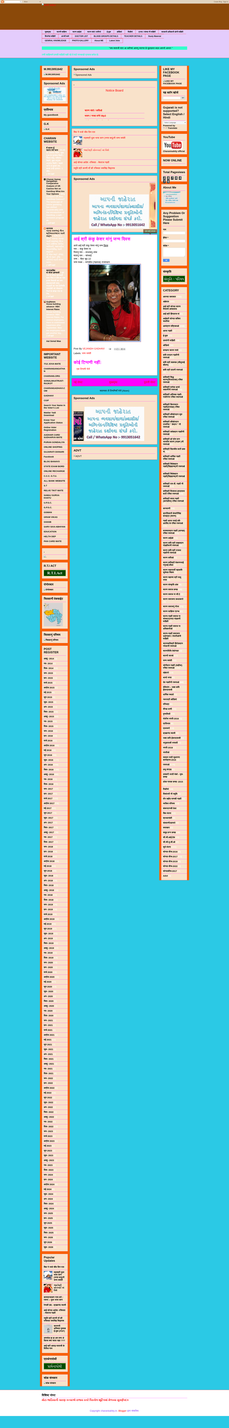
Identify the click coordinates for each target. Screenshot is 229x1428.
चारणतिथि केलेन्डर (171, 651)
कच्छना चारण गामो (170, 350)
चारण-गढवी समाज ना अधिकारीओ (171, 627)
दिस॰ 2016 (48, 784)
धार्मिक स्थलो (168, 694)
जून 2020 (48, 987)
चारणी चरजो (168, 655)
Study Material (154, 36)
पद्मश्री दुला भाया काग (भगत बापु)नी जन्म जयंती (104, 138)
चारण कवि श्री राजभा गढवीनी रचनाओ (172, 551)
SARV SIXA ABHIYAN (54, 527)
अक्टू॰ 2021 (49, 1064)
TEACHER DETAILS (133, 36)
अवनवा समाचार (169, 297)
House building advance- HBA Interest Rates (53, 306)
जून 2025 (48, 1223)
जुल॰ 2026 (48, 1247)
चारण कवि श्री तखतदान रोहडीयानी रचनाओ (173, 544)
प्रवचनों (166, 728)
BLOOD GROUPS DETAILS (106, 36)
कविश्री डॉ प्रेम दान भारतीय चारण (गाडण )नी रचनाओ (173, 441)
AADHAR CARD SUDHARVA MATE (53, 436)
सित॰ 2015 (48, 712)
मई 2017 (47, 808)
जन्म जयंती (86, 353)
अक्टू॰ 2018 (49, 890)
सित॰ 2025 (48, 1232)
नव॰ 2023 (48, 1165)
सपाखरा (166, 827)
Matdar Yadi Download (50, 413)
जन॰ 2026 (48, 1237)
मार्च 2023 (48, 1136)
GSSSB (47, 522)
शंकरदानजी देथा (169, 808)
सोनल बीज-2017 (170, 856)
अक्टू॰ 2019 (49, 948)
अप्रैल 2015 (49, 687)
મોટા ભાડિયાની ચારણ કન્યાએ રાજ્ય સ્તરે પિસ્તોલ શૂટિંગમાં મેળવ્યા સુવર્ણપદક (85, 1400)
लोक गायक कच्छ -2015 (173, 782)
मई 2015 (47, 692)
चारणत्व (49, 228)
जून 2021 (48, 1044)
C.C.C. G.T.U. (50, 476)
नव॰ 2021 (48, 1068)
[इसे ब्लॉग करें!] (117, 349)
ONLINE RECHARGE (54, 471)
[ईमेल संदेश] (110, 348)
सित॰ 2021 (48, 1059)
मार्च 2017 (48, 798)
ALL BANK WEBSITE (54, 481)
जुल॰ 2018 (48, 876)
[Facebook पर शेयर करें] (122, 349)
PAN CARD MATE (53, 541)
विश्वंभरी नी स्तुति (170, 794)
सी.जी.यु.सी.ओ (169, 842)
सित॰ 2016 (48, 769)
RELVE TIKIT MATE (53, 490)
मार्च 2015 (48, 683)
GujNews (50, 302)
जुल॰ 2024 (48, 1194)
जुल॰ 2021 (48, 1049)
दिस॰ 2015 (48, 726)
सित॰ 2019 (48, 943)
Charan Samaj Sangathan (53, 180)
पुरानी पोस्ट (149, 382)
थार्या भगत (167, 677)
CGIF (46, 400)
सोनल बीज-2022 (170, 866)
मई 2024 (47, 1189)
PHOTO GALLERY (80, 41)
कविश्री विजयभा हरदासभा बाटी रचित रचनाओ (174, 492)
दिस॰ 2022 (48, 1126)
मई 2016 (47, 750)
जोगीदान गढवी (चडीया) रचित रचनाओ (102, 102)
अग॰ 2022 (48, 1107)
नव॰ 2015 (48, 721)
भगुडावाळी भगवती (170, 743)
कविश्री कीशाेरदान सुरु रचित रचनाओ (172, 415)
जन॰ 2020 (48, 962)
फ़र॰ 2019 (48, 909)
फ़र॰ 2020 (48, 967)
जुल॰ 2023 (48, 1155)
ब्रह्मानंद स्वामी (169, 733)
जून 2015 (48, 697)
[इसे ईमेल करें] (115, 349)
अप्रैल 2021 (49, 1035)
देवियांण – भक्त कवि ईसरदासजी (171, 688)
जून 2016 (48, 755)
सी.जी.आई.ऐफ (169, 837)
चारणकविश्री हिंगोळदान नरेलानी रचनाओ (173, 644)
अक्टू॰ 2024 (49, 1208)
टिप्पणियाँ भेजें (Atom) (119, 390)
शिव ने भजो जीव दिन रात (84, 132)
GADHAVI (49, 395)
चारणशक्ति (50, 270)
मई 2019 (47, 924)
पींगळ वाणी (167, 709)
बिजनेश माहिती (50, 36)
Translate (172, 128)
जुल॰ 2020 (48, 991)
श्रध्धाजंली (167, 818)
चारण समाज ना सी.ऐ (171, 594)
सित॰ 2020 (48, 1001)
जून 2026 (48, 1242)
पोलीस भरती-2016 (171, 718)
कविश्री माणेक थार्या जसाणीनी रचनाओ (171, 388)
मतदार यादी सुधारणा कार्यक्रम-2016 (171, 758)
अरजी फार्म (65, 36)
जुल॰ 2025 (48, 1228)
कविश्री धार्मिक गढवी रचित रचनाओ (171, 457)
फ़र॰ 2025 (48, 1218)
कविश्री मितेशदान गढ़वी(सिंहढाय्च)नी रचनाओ (174, 475)
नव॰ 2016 (48, 779)
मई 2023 (47, 1146)
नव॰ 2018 (48, 895)
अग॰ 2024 (48, 1199)
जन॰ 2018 (48, 847)
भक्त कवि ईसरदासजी (172, 738)
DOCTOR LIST (81, 36)
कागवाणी (166, 508)
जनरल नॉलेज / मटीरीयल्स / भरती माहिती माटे (105, 107)
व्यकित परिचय (169, 803)
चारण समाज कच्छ (170, 589)
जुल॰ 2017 (48, 818)
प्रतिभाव (166, 723)
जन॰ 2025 (48, 1213)
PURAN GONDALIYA (54, 442)
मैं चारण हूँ (50, 148)
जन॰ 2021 (48, 1020)
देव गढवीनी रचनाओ (171, 682)
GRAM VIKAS (50, 517)
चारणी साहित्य (62, 32)
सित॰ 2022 (48, 1112)
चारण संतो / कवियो (94, 32)
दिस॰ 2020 (48, 1015)
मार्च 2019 (48, 914)
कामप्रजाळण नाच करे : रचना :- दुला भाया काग (53, 1298)
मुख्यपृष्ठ (48, 32)
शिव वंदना (167, 813)
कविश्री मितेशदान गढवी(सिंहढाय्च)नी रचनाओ (174, 465)
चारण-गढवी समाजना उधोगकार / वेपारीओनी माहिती (172, 636)
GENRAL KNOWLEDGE (55, 41)
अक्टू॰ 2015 (49, 716)
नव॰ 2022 (48, 1121)
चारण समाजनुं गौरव (171, 606)
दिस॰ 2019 (48, 958)
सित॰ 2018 (48, 885)
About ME (98, 41)
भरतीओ (166, 752)
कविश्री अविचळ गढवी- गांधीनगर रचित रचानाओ (173, 395)
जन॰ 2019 (48, 904)
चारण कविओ (168, 557)
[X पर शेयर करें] (120, 349)
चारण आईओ (77, 32)
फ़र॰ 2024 (48, 1179)
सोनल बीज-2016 (170, 852)
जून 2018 (48, 871)
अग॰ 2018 (48, 880)
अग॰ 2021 (48, 1054)
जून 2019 (48, 929)
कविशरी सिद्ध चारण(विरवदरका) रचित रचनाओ (173, 379)
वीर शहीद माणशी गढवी (172, 799)
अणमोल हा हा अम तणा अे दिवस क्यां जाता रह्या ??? (54, 1339)
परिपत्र (166, 704)
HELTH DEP (50, 536)
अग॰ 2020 (48, 996)
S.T (45, 485)
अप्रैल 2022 (49, 1088)
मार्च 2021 (48, 1030)
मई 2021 (47, 1040)
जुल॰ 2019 (48, 933)
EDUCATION (50, 531)
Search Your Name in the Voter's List (54, 406)
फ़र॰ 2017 (48, 794)
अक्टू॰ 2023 (49, 1160)
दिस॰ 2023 (48, 1170)
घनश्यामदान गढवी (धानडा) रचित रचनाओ (174, 531)
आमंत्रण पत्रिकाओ (171, 326)
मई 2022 (47, 1093)
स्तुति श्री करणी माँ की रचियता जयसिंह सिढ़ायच (94, 168)
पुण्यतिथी (166, 714)
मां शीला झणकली (53, 273)
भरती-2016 (168, 747)
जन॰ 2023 (48, 1131)
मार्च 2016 (48, 740)
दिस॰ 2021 (48, 1073)
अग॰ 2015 (48, 707)
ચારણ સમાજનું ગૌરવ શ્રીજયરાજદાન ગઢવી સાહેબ (55, 233)
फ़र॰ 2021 (48, 1025)
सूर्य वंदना (167, 847)
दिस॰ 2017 (48, 842)
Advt (165, 876)
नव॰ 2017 (48, 837)
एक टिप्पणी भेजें (83, 369)
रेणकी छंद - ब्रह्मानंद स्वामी (55, 1305)
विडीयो (130, 32)
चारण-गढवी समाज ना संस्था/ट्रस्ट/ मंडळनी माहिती (171, 618)
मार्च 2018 (48, 856)
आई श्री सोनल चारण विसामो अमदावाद (172, 307)
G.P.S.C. (48, 507)
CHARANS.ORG (52, 376)
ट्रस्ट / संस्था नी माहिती (147, 32)
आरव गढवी (167, 331)
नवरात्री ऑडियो (170, 699)
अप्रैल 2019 (49, 919)
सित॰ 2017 (48, 827)
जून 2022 (48, 1097)
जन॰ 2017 (48, 789)
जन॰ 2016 (48, 731)
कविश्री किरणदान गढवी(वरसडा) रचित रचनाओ (171, 407)
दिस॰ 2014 (48, 668)
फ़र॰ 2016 (48, 736)
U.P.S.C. (48, 503)
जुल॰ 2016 (48, 760)
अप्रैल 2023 (49, 1141)
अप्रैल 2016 (49, 745)
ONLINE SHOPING (53, 447)
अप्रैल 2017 (49, 803)
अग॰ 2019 (48, 938)
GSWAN (48, 512)
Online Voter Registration (50, 428)
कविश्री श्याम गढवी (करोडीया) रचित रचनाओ (173, 499)
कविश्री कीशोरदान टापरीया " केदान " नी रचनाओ (172, 424)
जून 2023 (48, 1150)
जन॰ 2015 (48, 673)
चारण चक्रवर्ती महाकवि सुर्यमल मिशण (172, 571)
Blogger (122, 1410)
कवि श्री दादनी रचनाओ (173, 370)
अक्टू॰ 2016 (49, 774)
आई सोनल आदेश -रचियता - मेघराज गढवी (91, 162)
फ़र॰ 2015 (48, 678)
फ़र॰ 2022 (48, 1083)
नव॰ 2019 (48, 953)
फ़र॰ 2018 (48, 851)
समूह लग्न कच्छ (169, 832)
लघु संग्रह (167, 769)
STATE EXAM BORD (54, 466)
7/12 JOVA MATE (52, 364)
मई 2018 (47, 866)
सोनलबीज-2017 (170, 871)
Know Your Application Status (53, 421)
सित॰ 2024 (48, 1203)
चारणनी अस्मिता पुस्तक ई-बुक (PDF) (60, 1328)
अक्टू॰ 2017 (49, 832)
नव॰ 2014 (48, 663)
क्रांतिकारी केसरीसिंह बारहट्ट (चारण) (172, 514)
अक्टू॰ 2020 (49, 1006)
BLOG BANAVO (52, 461)
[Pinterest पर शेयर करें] (124, 349)
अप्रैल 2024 (49, 1184)
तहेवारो (166, 672)
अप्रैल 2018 (49, 861)
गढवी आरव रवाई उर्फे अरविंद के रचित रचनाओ (173, 521)
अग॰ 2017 (48, 822)
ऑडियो (119, 32)
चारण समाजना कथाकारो (173, 599)
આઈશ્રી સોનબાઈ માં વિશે (96, 150)
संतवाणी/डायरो (169, 823)
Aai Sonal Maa (53, 341)
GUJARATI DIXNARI (54, 452)
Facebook (49, 457)
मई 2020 (47, 982)
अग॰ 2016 (48, 765)
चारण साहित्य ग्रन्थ (171, 611)
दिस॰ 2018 (48, 900)
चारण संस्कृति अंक (170, 584)
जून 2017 (48, 813)
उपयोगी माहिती (169, 340)
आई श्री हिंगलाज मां (171, 314)
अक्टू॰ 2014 (49, 658)
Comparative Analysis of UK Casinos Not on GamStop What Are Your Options (55, 188)
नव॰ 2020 (48, 1011)
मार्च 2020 (48, 972)
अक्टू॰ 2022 (49, 1117)
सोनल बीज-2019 (170, 861)
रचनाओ (166, 764)
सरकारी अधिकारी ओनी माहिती (172, 32)
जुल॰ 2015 (48, 702)
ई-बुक (109, 32)
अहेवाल (166, 301)
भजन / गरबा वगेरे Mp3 (95, 97)
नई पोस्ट (78, 382)
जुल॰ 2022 (48, 1102)
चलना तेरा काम (52, 150)
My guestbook (51, 115)
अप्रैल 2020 (49, 977)
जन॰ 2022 (48, 1078)
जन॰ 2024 (48, 1175)
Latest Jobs (114, 41)
